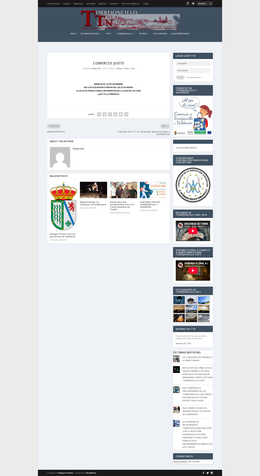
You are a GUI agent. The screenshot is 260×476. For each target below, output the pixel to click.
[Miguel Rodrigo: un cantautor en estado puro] (93, 190)
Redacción (96, 68)
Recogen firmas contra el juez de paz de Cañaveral (62, 235)
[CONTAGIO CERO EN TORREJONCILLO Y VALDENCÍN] (153, 190)
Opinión (102, 3)
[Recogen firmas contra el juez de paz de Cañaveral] (63, 206)
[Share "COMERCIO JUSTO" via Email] (120, 114)
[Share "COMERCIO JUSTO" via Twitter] (104, 114)
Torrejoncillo (53, 3)
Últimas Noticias (90, 33)
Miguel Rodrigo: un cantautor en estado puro (93, 203)
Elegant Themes (65, 473)
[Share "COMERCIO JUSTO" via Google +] (110, 114)
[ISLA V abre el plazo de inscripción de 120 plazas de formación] (176, 410)
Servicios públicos (131, 3)
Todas (146, 3)
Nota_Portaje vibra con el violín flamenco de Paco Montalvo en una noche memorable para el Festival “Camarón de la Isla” (198, 374)
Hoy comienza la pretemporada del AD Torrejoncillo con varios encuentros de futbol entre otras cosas (197, 394)
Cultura (66, 3)
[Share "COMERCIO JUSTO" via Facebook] (99, 114)
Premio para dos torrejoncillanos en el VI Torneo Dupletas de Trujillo (122, 206)
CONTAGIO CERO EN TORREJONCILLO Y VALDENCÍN (150, 204)
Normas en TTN (183, 343)
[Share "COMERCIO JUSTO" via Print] (126, 114)
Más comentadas (194, 461)
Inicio (74, 33)
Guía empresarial (180, 33)
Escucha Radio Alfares (186, 147)
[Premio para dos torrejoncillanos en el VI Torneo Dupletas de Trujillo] (123, 190)
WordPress (91, 473)
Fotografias (160, 33)
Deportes (78, 3)
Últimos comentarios (180, 462)
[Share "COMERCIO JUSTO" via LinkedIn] (115, 114)
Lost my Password (193, 77)
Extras (143, 33)
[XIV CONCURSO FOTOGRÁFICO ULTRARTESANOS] (176, 359)
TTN (108, 33)
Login (180, 77)
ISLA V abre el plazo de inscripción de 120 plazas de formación (196, 411)
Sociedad (90, 3)
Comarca (114, 3)
